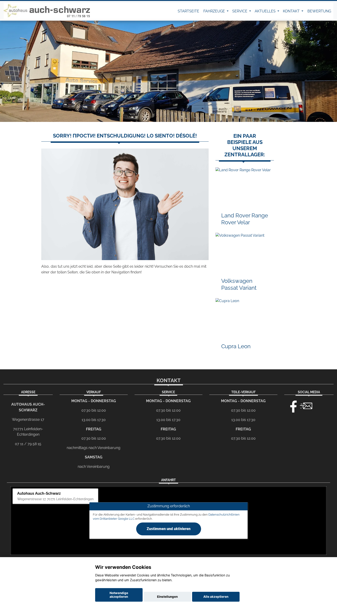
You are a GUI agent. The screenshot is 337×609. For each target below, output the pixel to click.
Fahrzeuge (214, 11)
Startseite (188, 11)
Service (240, 11)
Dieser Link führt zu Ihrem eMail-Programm (306, 405)
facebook (291, 405)
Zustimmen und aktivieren (169, 529)
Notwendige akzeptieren (119, 594)
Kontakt (292, 11)
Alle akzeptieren (215, 596)
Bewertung (319, 11)
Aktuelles (265, 11)
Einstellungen (167, 596)
